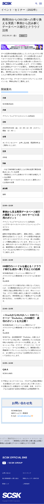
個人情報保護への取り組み (10, 478)
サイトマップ (27, 473)
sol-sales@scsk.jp (24, 416)
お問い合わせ (6, 473)
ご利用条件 (26, 483)
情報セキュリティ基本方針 (31, 478)
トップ (2, 438)
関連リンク (5, 483)
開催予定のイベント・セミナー (18, 438)
